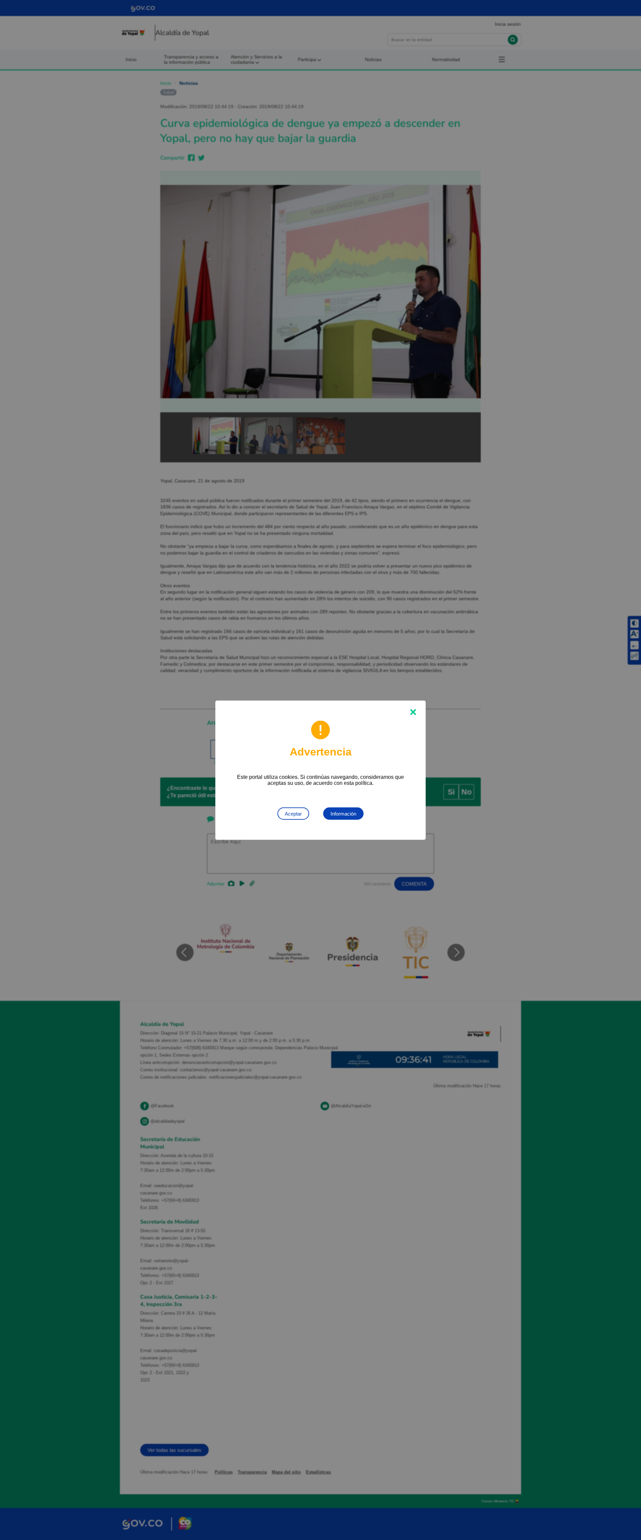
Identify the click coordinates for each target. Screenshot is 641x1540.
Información (343, 813)
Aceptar (293, 813)
